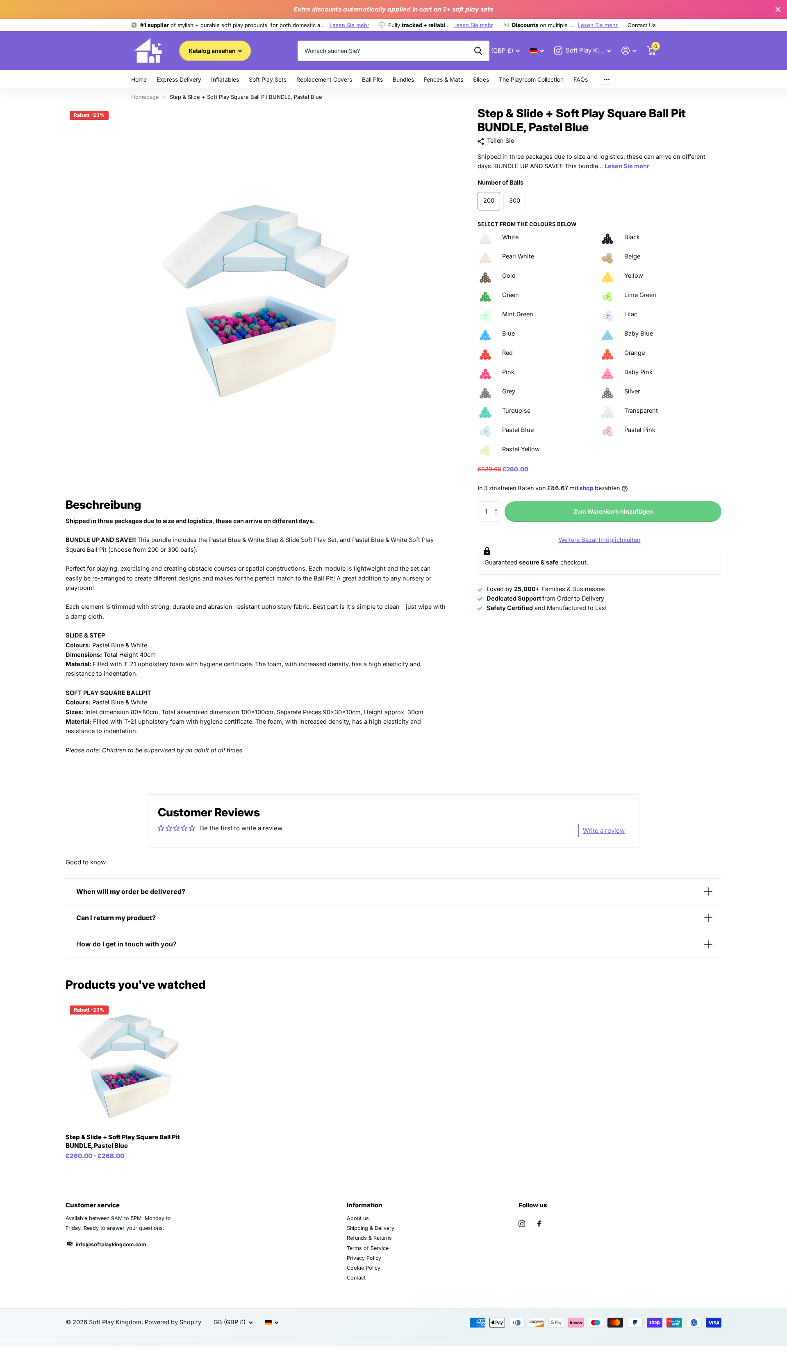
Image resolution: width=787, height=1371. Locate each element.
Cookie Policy (363, 1268)
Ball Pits (372, 79)
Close (778, 9)
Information (364, 1205)
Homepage (145, 97)
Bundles (403, 79)
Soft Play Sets (268, 79)
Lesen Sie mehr (349, 25)
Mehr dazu (607, 79)
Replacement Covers (324, 79)
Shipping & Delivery (370, 1228)
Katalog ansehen (213, 50)
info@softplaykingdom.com (111, 1244)
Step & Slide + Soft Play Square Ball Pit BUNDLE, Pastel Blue (123, 1141)
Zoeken (478, 51)
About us (358, 1218)
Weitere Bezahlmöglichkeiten (600, 540)
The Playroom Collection (531, 79)
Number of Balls (500, 182)
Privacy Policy (364, 1258)
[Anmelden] (629, 50)
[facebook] (539, 1224)
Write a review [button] (604, 830)
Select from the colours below (527, 224)
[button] (498, 504)
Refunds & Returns (369, 1238)
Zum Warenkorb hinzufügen (613, 511)
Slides (481, 79)
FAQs (580, 79)
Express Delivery (179, 79)
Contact (356, 1278)
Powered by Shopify (173, 1322)
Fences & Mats (443, 79)
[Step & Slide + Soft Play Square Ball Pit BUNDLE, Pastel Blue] (128, 1064)
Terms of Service (368, 1248)
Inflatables (225, 79)
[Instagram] (522, 1223)
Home (139, 79)
